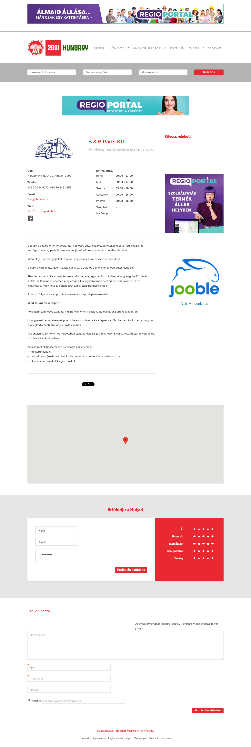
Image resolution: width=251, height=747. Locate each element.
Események (177, 47)
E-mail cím (35, 679)
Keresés (99, 47)
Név (31, 668)
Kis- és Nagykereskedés (121, 149)
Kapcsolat (214, 47)
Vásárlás (99, 149)
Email (42, 542)
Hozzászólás (37, 634)
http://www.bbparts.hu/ (41, 211)
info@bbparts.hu (37, 199)
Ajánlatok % (117, 47)
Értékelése (45, 554)
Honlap (34, 689)
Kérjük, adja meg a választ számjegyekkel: (56, 700)
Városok (194, 47)
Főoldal (90, 149)
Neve (42, 530)
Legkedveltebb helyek (147, 47)
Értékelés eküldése (131, 569)
